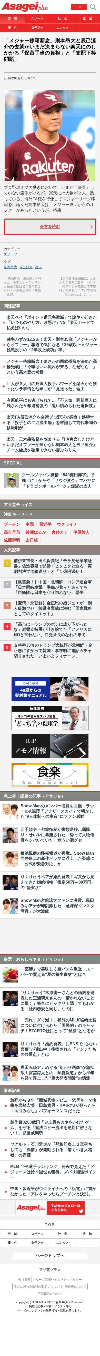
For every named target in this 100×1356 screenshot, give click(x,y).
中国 (30, 524)
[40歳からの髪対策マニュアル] (50, 700)
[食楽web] (50, 785)
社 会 (62, 18)
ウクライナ (67, 524)
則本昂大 (10, 267)
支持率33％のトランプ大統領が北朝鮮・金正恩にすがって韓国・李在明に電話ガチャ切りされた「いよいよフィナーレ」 (53, 650)
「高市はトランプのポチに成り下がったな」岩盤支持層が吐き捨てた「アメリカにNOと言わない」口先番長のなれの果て (53, 629)
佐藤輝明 (12, 540)
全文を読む (50, 226)
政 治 (87, 18)
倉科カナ (60, 532)
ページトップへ (50, 1255)
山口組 (32, 540)
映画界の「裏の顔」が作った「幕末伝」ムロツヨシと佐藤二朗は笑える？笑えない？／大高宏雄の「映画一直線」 (23, 286)
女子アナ (37, 27)
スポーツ (37, 18)
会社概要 (24, 1279)
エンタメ (62, 27)
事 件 (12, 27)
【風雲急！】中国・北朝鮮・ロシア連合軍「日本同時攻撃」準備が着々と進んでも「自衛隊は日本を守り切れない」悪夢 (53, 587)
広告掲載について (50, 1294)
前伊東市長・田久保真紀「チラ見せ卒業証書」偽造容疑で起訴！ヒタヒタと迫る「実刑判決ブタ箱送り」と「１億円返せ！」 (53, 566)
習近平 (45, 524)
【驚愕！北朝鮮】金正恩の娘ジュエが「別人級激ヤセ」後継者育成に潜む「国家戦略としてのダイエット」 (53, 608)
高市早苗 (12, 532)
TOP (79, 7)
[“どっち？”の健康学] (50, 728)
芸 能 (12, 18)
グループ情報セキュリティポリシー (57, 1279)
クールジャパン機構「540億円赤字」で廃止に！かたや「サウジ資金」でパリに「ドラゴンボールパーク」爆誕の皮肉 (59, 481)
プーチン (12, 524)
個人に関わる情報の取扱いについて (38, 1286)
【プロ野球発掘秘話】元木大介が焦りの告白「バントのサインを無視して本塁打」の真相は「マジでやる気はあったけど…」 (77, 286)
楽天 (38, 267)
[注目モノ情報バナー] (50, 757)
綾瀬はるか (36, 532)
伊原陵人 (81, 532)
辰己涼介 (26, 267)
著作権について (75, 1286)
